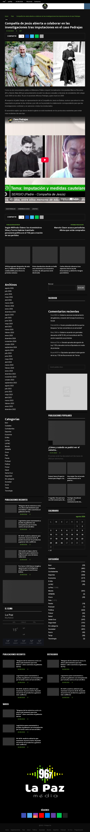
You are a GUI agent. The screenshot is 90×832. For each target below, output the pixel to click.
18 (56, 539)
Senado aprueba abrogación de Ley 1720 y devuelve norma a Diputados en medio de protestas (68, 345)
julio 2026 (8, 291)
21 (72, 539)
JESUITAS (35, 209)
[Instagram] (35, 815)
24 (51, 543)
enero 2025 (9, 335)
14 (72, 534)
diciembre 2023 (10, 374)
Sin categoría (9, 479)
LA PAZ (7, 443)
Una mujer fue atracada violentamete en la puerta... (75, 478)
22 (77, 539)
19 (62, 539)
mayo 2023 (9, 394)
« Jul (49, 550)
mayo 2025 (9, 324)
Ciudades (8, 426)
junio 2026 (8, 294)
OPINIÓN (8, 449)
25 (56, 543)
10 (51, 534)
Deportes (8, 432)
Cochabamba (9, 429)
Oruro (7, 452)
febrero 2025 (9, 332)
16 (82, 534)
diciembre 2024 (10, 338)
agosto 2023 (9, 386)
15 (77, 534)
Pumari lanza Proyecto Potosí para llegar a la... (56, 477)
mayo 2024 (9, 359)
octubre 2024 (9, 344)
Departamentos (15, 830)
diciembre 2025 (10, 312)
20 (67, 539)
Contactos (37, 1)
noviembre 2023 (10, 377)
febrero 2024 (9, 368)
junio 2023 (8, 391)
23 (82, 539)
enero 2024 (9, 371)
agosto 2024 (9, 350)
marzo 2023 (9, 400)
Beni (6, 423)
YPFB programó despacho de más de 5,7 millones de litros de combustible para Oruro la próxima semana (17, 269)
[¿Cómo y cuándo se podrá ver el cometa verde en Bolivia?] (66, 433)
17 (51, 539)
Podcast (8, 461)
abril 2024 (8, 362)
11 (56, 534)
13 (67, 534)
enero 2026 (9, 309)
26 (62, 543)
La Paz (7, 440)
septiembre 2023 (11, 383)
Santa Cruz (9, 473)
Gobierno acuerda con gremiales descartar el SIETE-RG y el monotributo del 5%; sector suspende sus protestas (67, 335)
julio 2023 (8, 389)
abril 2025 (8, 326)
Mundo (7, 446)
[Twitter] (29, 815)
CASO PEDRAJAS (10, 209)
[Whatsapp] (59, 815)
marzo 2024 (9, 365)
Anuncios (29, 1)
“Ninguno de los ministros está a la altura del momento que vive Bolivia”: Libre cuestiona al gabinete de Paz (29, 509)
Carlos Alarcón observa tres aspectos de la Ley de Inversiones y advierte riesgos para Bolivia (71, 269)
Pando (7, 458)
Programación (78, 830)
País (6, 19)
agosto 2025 (9, 315)
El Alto (7, 437)
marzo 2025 (9, 329)
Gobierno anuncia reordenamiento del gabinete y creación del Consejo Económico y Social (67, 318)
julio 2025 (8, 318)
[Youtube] (41, 815)
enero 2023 (9, 406)
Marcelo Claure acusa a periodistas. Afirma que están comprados (69, 229)
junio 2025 (8, 321)
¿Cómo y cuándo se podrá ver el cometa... (63, 449)
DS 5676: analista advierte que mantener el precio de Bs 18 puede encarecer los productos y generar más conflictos (29, 539)
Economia (8, 434)
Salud (7, 470)
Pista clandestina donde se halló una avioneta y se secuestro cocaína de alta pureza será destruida (44, 269)
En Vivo (70, 830)
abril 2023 (8, 397)
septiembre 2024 (11, 347)
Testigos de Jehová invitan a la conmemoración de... (74, 500)
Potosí (7, 467)
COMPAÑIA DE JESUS (24, 209)
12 (62, 534)
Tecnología (9, 491)
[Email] (47, 815)
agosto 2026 (9, 288)
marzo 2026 (9, 303)
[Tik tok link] (87, 1)
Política (7, 464)
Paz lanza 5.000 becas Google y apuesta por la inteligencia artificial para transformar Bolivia (29, 569)
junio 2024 (8, 356)
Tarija (7, 488)
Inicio (7, 830)
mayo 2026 (9, 297)
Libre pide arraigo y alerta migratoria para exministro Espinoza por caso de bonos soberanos (28, 554)
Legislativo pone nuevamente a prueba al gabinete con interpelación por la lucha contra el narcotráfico (29, 524)
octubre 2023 (9, 380)
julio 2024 (8, 353)
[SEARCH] (83, 367)
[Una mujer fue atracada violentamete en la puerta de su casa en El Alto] (76, 468)
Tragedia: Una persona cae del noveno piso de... (56, 499)
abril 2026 (8, 300)
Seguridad (8, 476)
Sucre (7, 485)
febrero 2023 (9, 403)
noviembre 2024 (10, 341)
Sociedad (8, 482)
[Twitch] (53, 815)
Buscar (50, 284)
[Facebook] (23, 815)
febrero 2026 (9, 306)
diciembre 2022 (10, 409)
